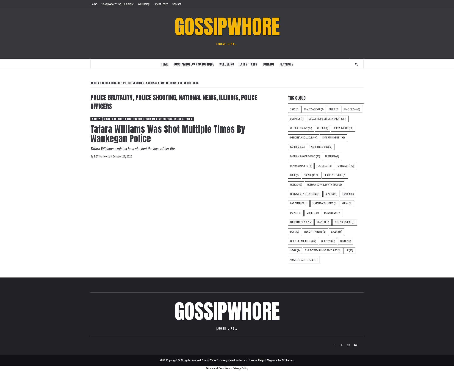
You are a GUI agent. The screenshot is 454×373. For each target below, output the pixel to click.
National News (300, 222)
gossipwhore (227, 26)
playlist (323, 222)
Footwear (345, 165)
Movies (295, 212)
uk (349, 250)
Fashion (297, 147)
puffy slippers (345, 222)
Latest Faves (161, 4)
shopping (328, 241)
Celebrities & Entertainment (327, 118)
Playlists (286, 64)
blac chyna (352, 109)
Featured (332, 156)
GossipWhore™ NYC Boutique (117, 4)
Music (313, 212)
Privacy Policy (240, 368)
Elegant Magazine (268, 360)
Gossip (96, 119)
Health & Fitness (334, 175)
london (348, 194)
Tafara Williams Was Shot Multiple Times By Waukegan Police (167, 134)
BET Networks (102, 156)
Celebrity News (301, 128)
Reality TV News (315, 231)
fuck (294, 175)
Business (297, 118)
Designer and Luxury (303, 137)
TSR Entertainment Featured (322, 250)
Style (345, 241)
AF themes (288, 360)
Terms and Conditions (218, 368)
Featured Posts (300, 165)
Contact (176, 4)
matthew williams (325, 203)
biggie (334, 109)
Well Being (144, 4)
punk (294, 231)
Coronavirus (343, 128)
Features (324, 165)
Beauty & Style (314, 109)
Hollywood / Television (305, 194)
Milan (346, 203)
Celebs (322, 128)
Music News (332, 212)
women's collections (303, 259)
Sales (336, 231)
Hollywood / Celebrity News (324, 184)
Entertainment (333, 137)
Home (93, 4)
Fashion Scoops (321, 147)
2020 (294, 109)
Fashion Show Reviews (305, 156)
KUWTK (331, 194)
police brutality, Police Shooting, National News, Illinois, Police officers (148, 119)
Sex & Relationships (303, 241)
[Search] (356, 64)
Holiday (296, 184)
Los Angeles (298, 203)
